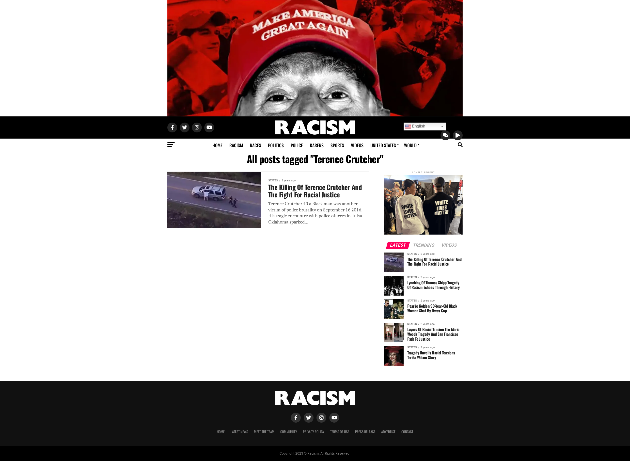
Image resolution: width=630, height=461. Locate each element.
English (418, 126)
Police (297, 145)
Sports (337, 145)
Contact (407, 431)
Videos (357, 145)
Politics (276, 145)
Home (217, 145)
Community (288, 431)
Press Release (365, 431)
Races (255, 145)
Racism (236, 145)
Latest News (239, 431)
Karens (317, 145)
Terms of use (339, 431)
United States (383, 145)
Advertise (388, 431)
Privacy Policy (313, 431)
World (410, 145)
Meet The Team (264, 431)
